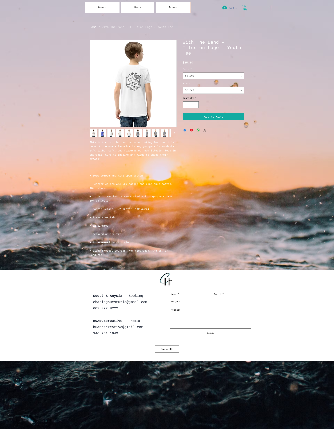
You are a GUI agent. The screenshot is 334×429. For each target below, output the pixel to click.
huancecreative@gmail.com (118, 327)
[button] (245, 7)
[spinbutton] (191, 105)
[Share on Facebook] (185, 130)
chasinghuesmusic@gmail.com (120, 302)
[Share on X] (205, 130)
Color (187, 69)
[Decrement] (185, 105)
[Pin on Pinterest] (191, 130)
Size (186, 83)
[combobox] (213, 76)
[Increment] (196, 105)
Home (93, 27)
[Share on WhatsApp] (198, 130)
